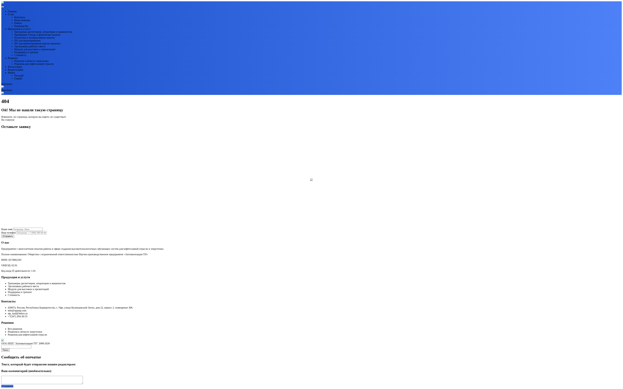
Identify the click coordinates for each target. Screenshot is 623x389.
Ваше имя (6, 229)
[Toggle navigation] (2, 6)
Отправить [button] (7, 386)
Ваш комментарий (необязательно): (26, 371)
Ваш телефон (8, 232)
